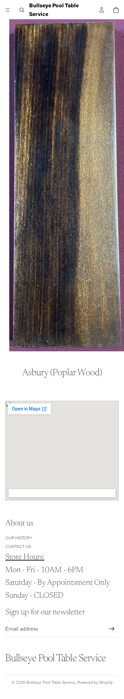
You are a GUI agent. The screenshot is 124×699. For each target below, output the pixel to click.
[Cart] (116, 10)
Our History (18, 537)
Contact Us (18, 546)
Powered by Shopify (95, 682)
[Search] (22, 10)
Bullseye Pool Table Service (50, 682)
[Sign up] (112, 629)
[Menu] (7, 10)
